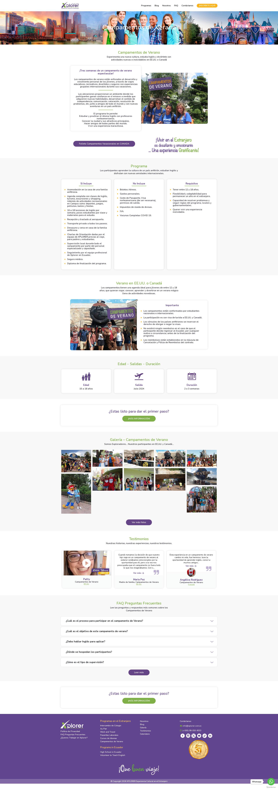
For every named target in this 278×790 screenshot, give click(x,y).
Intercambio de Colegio (110, 725)
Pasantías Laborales (109, 735)
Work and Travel (107, 732)
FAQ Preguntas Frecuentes (73, 734)
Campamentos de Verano (111, 741)
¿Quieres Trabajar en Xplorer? (74, 737)
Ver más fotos (139, 522)
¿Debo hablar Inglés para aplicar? (85, 641)
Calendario (145, 734)
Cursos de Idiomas (108, 738)
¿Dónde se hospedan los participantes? (89, 652)
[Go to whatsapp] (271, 781)
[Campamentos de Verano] (76, 461)
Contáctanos (187, 5)
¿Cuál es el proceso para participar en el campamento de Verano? (104, 621)
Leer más (139, 672)
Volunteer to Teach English (112, 755)
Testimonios (145, 730)
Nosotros (166, 5)
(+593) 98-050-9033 (191, 730)
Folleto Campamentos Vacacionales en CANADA (104, 143)
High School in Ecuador (110, 752)
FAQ (176, 5)
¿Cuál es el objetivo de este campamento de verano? (97, 631)
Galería (143, 727)
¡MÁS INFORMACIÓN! (139, 418)
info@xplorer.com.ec (192, 725)
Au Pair (103, 728)
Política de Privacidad (70, 731)
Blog (157, 5)
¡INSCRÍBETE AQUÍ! (207, 5)
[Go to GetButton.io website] (271, 787)
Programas (146, 5)
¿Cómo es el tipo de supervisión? (85, 662)
